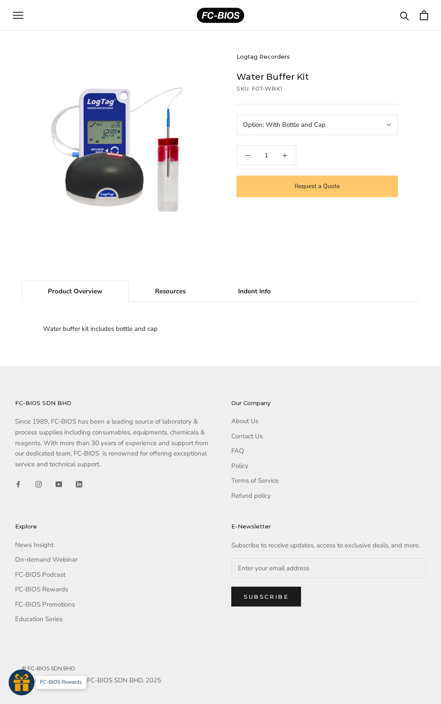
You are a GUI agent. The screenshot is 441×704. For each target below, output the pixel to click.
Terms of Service (255, 480)
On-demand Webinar (46, 559)
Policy (239, 466)
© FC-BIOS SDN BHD (48, 668)
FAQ (237, 450)
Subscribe (266, 596)
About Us (244, 421)
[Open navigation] (18, 15)
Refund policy (251, 495)
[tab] (75, 291)
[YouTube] (59, 483)
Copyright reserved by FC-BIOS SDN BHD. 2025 (91, 680)
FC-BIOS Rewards (41, 589)
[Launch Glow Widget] (21, 682)
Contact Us (247, 436)
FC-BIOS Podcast (40, 574)
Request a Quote (317, 186)
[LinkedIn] (79, 483)
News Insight (34, 545)
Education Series (38, 619)
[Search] (404, 15)
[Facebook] (18, 483)
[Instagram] (38, 483)
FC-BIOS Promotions (45, 604)
